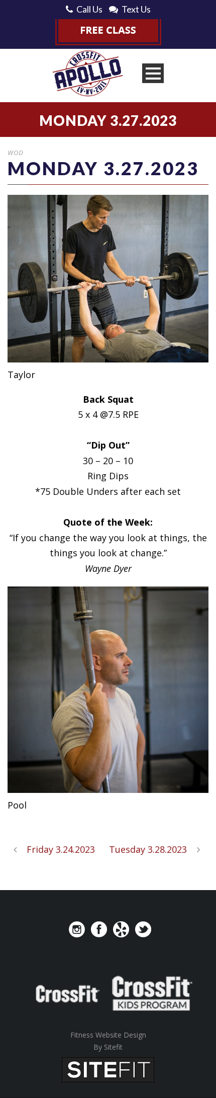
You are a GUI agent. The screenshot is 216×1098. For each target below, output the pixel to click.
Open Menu (153, 73)
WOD (16, 152)
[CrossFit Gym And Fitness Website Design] (108, 1069)
